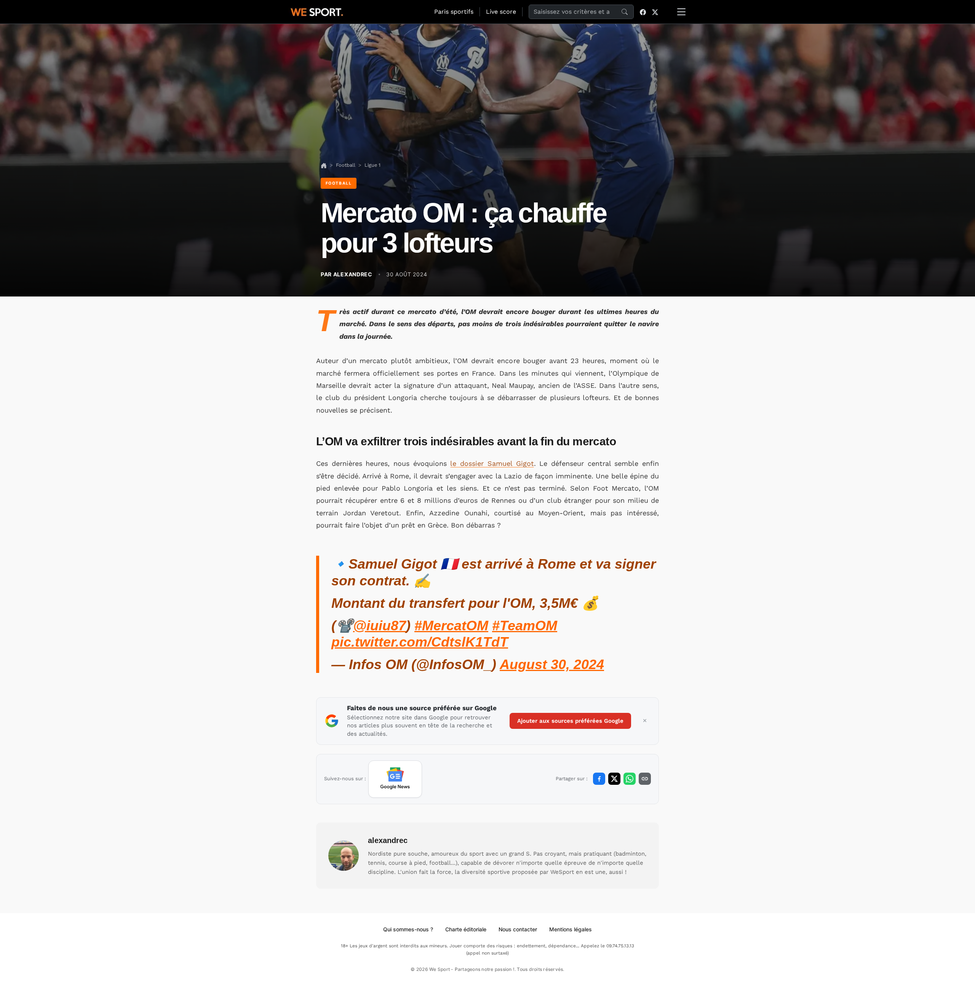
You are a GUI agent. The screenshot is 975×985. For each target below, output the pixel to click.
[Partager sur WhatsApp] (629, 779)
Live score (501, 11)
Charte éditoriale (465, 929)
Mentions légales (570, 929)
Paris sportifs (453, 11)
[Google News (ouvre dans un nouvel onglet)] (395, 779)
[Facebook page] (643, 11)
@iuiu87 (379, 625)
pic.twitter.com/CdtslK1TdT (419, 642)
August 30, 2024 (552, 664)
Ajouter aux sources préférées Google (570, 720)
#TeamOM (524, 625)
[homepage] (317, 11)
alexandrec (388, 840)
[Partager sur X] (614, 779)
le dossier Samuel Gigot (492, 463)
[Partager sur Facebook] (599, 779)
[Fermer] (645, 721)
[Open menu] (681, 12)
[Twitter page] (655, 11)
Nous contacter (518, 929)
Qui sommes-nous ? (408, 929)
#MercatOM (451, 625)
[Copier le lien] (645, 779)
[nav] (324, 165)
